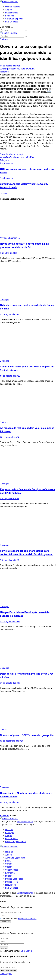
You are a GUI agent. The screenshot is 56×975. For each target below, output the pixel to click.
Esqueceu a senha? (27, 918)
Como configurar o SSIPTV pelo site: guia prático (27, 735)
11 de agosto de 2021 (10, 65)
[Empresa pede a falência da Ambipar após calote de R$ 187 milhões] (28, 465)
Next (6, 815)
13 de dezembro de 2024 (11, 740)
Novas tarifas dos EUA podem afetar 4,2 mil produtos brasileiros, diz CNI (24, 245)
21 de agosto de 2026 (10, 682)
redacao (4, 193)
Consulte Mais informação (12, 154)
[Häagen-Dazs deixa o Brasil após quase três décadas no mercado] (28, 588)
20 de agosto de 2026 (10, 802)
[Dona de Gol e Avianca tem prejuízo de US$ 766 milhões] (28, 649)
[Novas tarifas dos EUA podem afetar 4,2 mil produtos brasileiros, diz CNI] (28, 219)
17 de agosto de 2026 (10, 314)
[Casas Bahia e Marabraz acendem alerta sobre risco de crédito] (28, 769)
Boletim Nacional (25, 821)
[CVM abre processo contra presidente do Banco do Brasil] (28, 281)
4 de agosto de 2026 (9, 498)
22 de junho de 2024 (9, 437)
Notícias (4, 38)
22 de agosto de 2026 (10, 621)
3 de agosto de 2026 (9, 559)
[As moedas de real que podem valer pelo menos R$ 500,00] (28, 404)
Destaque (4, 299)
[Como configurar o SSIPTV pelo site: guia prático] (28, 711)
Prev (2, 815)
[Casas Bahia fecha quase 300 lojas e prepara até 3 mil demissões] (28, 342)
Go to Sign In (26, 950)
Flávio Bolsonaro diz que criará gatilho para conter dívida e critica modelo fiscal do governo (26, 552)
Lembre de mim (10, 918)
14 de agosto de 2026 (10, 375)
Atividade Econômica (10, 237)
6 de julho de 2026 (8, 252)
